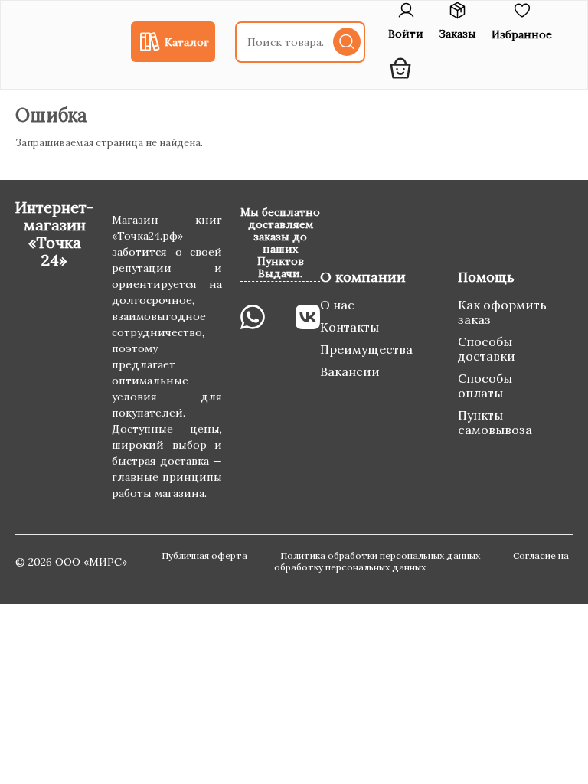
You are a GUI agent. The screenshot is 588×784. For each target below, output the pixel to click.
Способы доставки (486, 349)
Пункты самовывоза (495, 422)
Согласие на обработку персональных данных (421, 561)
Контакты (349, 327)
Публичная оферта (206, 555)
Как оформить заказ (502, 312)
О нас (337, 304)
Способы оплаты (485, 385)
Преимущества (366, 349)
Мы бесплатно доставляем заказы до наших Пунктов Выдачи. (280, 242)
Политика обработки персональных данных (381, 555)
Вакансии (350, 371)
